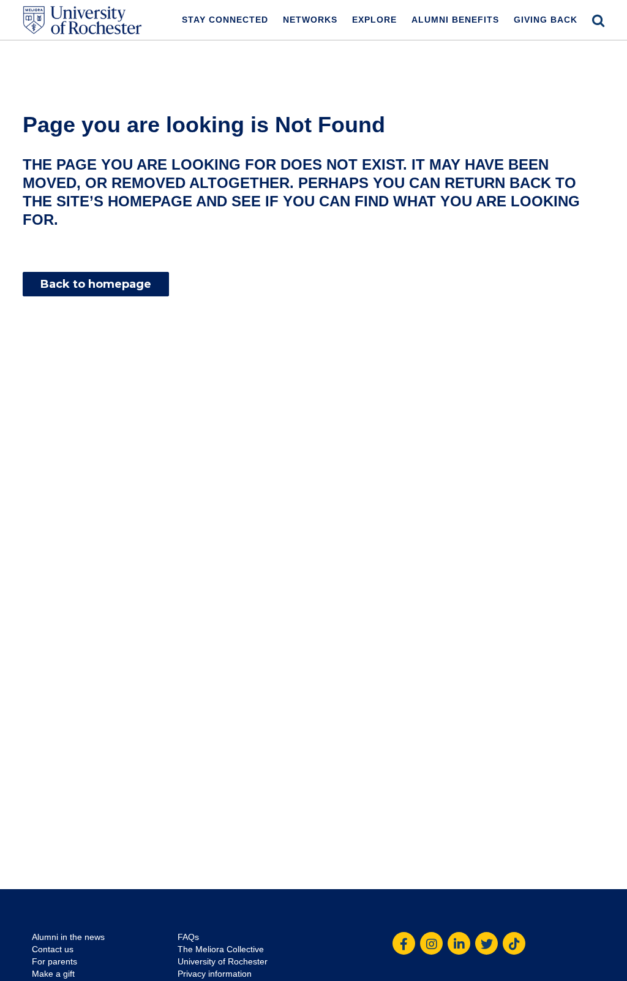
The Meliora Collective (221, 949)
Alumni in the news (68, 937)
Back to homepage (95, 284)
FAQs (188, 937)
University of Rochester (223, 961)
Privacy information (215, 974)
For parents (54, 961)
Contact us (52, 949)
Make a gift (53, 974)
